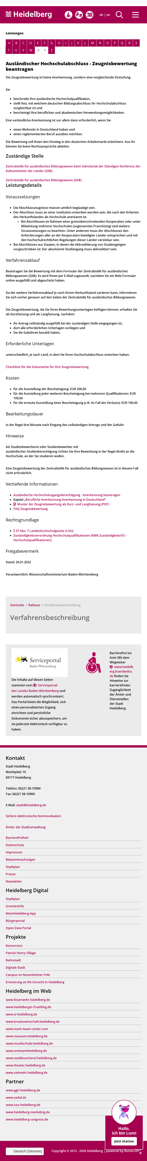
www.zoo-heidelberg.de (23, 1105)
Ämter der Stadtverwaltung (26, 827)
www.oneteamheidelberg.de (26, 1051)
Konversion (14, 946)
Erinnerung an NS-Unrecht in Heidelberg (35, 982)
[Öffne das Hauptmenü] (135, 15)
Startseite (17, 605)
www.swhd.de (16, 1097)
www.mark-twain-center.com (27, 1029)
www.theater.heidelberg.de (25, 1065)
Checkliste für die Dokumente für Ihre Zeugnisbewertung (47, 367)
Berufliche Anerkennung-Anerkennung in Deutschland (65, 499)
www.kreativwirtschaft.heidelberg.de (33, 1021)
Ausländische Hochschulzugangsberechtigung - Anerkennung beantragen (66, 495)
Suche (121, 14)
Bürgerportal (15, 921)
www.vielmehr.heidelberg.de (26, 1072)
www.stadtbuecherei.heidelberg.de (31, 1058)
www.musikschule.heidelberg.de (29, 1043)
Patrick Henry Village (21, 953)
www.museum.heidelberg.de (26, 1036)
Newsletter (14, 881)
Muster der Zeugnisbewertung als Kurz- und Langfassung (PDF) (63, 504)
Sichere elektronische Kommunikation (33, 816)
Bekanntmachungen (20, 859)
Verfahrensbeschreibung (49, 617)
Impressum (14, 852)
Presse (11, 874)
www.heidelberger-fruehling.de (28, 1007)
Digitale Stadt (15, 967)
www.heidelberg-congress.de (27, 1119)
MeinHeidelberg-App (21, 913)
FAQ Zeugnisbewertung (30, 509)
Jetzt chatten (124, 1141)
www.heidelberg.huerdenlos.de (121, 671)
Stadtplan (13, 867)
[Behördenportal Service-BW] (39, 662)
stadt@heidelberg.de (31, 805)
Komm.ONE (132, 1151)
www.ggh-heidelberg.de (23, 1090)
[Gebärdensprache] (79, 15)
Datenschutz (15, 845)
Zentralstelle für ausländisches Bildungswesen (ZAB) (44, 180)
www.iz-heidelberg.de (21, 1014)
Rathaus (34, 605)
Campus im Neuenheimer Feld (28, 975)
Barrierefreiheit (17, 838)
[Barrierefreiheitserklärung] (68, 15)
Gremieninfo (15, 906)
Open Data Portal (18, 928)
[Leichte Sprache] (89, 15)
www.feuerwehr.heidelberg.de (28, 1000)
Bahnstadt (13, 960)
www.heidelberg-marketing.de (28, 1112)
